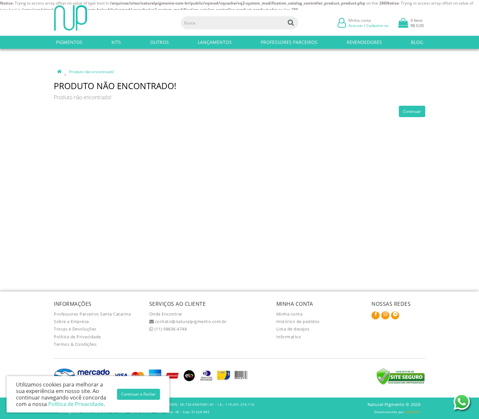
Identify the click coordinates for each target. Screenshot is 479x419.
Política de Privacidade (77, 337)
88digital (413, 412)
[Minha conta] (342, 22)
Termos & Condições (75, 344)
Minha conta (289, 314)
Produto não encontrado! (91, 71)
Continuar (412, 111)
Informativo (288, 337)
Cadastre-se (377, 25)
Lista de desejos (293, 329)
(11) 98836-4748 (170, 329)
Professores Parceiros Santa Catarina (92, 314)
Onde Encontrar (165, 314)
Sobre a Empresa (71, 321)
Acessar (355, 25)
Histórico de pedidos (298, 321)
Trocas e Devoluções (75, 329)
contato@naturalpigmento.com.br (190, 321)
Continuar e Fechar (138, 394)
